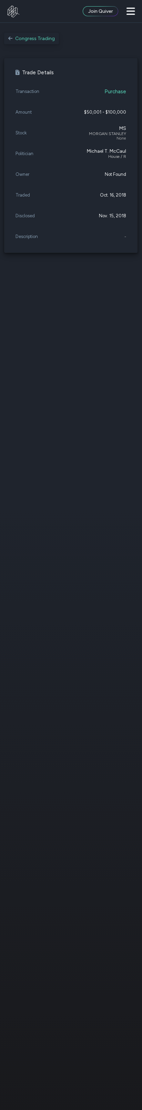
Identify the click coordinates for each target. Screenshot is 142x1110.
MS (122, 128)
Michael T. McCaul (106, 151)
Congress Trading (35, 38)
